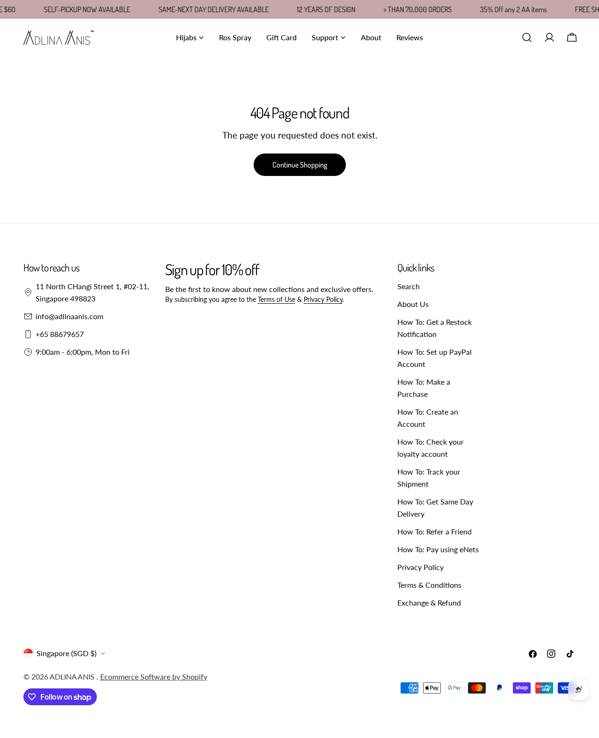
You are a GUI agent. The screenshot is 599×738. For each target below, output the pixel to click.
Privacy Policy (323, 299)
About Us (413, 304)
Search (408, 286)
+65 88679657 (60, 333)
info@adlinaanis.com (69, 316)
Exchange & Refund (429, 602)
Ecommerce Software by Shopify (153, 676)
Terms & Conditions (429, 584)
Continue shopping (299, 164)
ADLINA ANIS (73, 676)
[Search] (527, 37)
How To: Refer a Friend (434, 531)
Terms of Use (276, 299)
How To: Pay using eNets (438, 549)
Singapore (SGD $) (66, 653)
